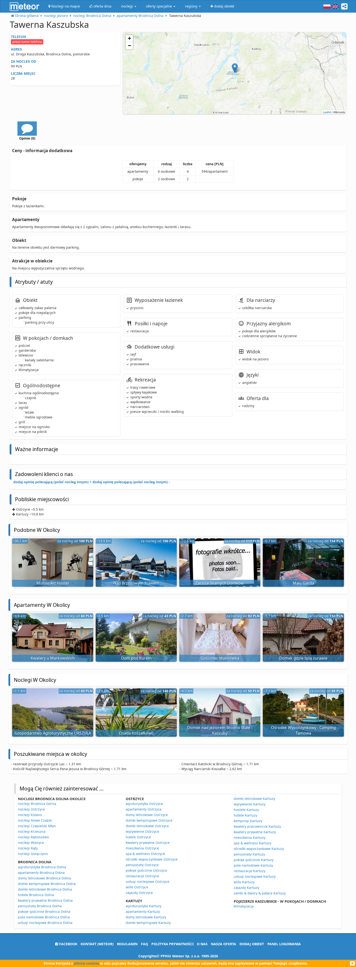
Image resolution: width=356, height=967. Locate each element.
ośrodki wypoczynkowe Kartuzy (259, 848)
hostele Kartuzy (246, 809)
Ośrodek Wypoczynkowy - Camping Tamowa (303, 730)
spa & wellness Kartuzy (252, 843)
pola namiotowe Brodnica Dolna (44, 917)
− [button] (129, 46)
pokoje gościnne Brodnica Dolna (44, 911)
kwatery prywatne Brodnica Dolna (45, 900)
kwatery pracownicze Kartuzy (257, 826)
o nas (202, 944)
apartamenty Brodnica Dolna (41, 872)
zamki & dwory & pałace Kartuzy (260, 893)
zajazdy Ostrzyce (139, 892)
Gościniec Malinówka (220, 658)
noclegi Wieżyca (31, 842)
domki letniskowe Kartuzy (254, 798)
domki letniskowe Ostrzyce (147, 826)
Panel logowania (284, 944)
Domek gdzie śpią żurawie (303, 658)
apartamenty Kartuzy (143, 911)
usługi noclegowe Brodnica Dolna (45, 922)
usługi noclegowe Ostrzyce (147, 881)
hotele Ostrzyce (138, 837)
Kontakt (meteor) (97, 944)
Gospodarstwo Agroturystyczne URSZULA (53, 733)
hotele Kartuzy (245, 815)
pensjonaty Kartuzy (249, 854)
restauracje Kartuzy (249, 871)
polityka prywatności (172, 944)
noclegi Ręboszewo (33, 837)
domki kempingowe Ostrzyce (149, 820)
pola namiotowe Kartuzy (253, 865)
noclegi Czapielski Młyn (37, 826)
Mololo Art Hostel (53, 583)
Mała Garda (303, 583)
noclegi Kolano (30, 814)
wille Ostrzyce (137, 887)
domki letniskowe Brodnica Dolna (45, 889)
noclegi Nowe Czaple (35, 820)
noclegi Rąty (28, 848)
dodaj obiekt (252, 944)
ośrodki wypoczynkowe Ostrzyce (152, 859)
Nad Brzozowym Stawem (136, 583)
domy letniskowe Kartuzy (146, 917)
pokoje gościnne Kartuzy (253, 859)
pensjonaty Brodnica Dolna (40, 906)
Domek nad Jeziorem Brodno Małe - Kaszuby (219, 730)
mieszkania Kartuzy (249, 837)
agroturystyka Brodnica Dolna (42, 867)
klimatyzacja (244, 906)
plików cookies (86, 963)
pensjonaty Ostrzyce (142, 865)
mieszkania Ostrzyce (142, 848)
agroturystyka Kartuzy (143, 906)
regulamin (127, 944)
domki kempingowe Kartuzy (148, 922)
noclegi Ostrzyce (31, 809)
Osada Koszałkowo (136, 733)
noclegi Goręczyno (33, 853)
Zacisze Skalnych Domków (220, 583)
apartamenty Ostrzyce (144, 809)
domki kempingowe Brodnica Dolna (47, 883)
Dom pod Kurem (136, 658)
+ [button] (129, 38)
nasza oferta (223, 944)
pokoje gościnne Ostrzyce (146, 870)
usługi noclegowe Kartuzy (255, 876)
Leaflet (327, 112)
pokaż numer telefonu (27, 42)
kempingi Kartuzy (248, 820)
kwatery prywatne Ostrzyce (148, 842)
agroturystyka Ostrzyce (144, 803)
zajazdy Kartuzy (246, 887)
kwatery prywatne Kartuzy (255, 832)
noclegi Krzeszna (32, 831)
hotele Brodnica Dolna (36, 895)
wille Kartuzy (244, 882)
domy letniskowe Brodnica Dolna (44, 878)
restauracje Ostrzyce (142, 876)
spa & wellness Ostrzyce (145, 853)
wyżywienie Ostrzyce (142, 831)
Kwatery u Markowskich (53, 658)
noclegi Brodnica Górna (37, 803)
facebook (67, 944)
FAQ (144, 944)
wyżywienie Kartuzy (249, 804)
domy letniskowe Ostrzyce (147, 814)
